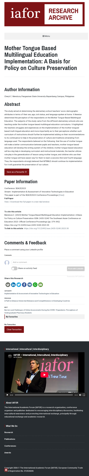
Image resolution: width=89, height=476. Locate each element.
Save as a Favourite (16, 172)
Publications (9, 439)
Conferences (10, 446)
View (61, 195)
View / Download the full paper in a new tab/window (26, 202)
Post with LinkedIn (75, 269)
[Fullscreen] (84, 395)
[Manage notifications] (6, 470)
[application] (44, 374)
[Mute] (80, 395)
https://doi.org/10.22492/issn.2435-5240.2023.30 (46, 228)
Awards (7, 453)
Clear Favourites (14, 329)
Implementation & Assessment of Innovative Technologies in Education (31, 294)
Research (8, 432)
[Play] (7, 395)
